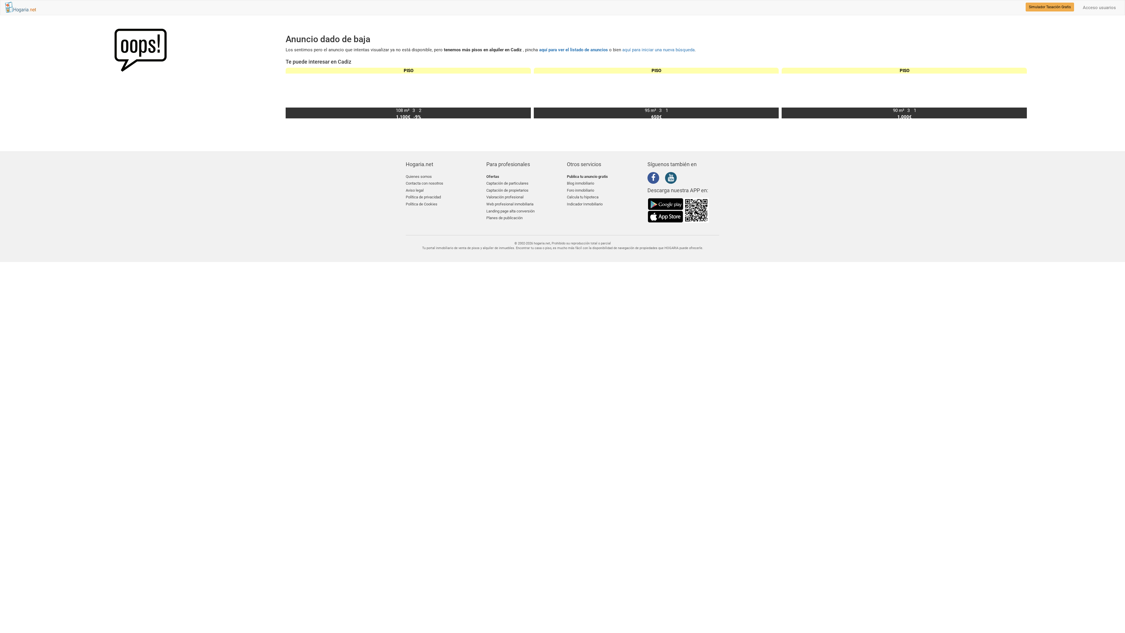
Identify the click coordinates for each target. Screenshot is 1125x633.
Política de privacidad (423, 197)
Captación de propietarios (507, 190)
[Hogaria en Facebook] (654, 178)
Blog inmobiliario (580, 183)
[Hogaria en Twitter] (663, 178)
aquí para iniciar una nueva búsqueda (658, 49)
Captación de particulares (507, 183)
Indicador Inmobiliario (585, 204)
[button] (1020, 93)
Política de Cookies (421, 204)
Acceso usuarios (1099, 7)
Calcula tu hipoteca (583, 197)
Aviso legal (415, 190)
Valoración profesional (505, 197)
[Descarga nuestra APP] (678, 210)
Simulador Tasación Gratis (1050, 7)
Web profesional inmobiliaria (509, 204)
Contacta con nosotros (424, 183)
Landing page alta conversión (510, 211)
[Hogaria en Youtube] (672, 178)
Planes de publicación (504, 218)
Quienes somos (419, 176)
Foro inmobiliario (580, 190)
